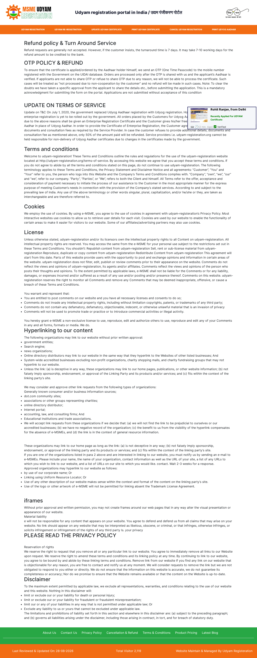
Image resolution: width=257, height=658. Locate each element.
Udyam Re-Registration (68, 29)
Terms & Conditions (156, 633)
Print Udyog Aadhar (224, 29)
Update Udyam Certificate (106, 29)
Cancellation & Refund (122, 633)
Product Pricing (186, 633)
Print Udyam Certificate (146, 29)
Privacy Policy (92, 633)
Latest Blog (210, 633)
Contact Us (69, 633)
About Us (49, 633)
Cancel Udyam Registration (186, 29)
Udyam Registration (33, 29)
